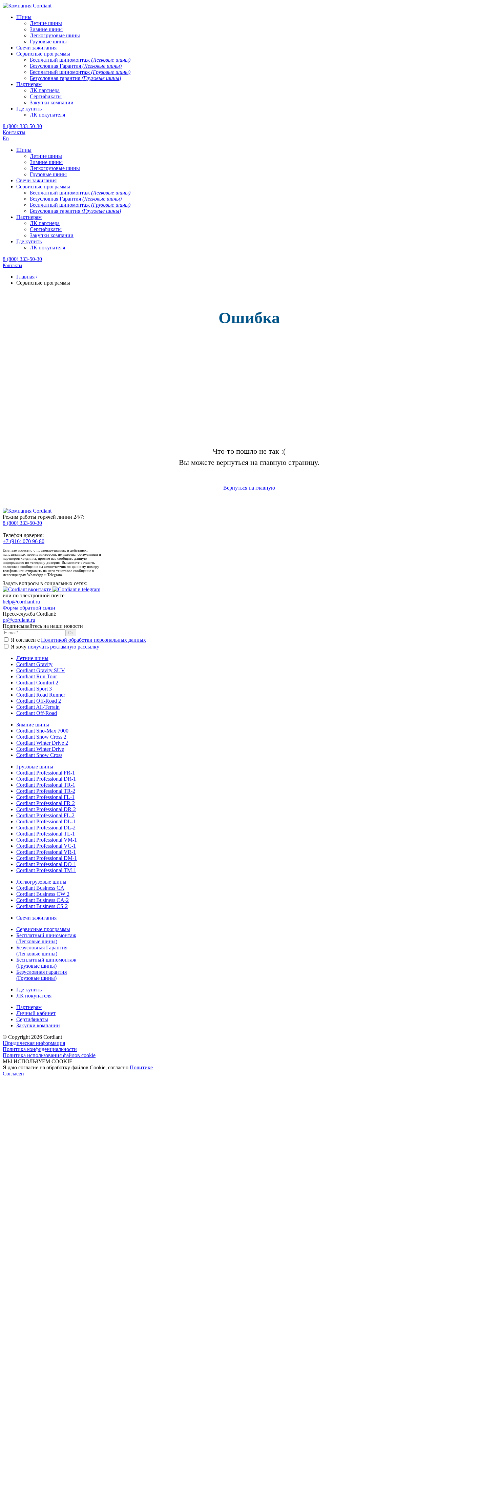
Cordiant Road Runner (40, 695)
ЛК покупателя (33, 995)
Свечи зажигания (36, 918)
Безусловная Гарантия (41, 950)
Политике (141, 1067)
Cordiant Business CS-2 (42, 906)
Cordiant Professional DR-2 (46, 809)
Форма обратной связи (29, 608)
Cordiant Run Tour (36, 676)
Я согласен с (77, 640)
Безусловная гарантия (41, 975)
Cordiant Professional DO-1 (46, 864)
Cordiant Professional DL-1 (46, 821)
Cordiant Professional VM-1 (46, 840)
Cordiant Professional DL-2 (46, 827)
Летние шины (32, 658)
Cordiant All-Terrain (38, 707)
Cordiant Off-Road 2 (38, 701)
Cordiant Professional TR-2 (45, 791)
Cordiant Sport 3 (34, 689)
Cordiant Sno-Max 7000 (42, 731)
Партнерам (29, 1007)
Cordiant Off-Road (36, 713)
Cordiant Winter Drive (40, 749)
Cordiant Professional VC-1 (46, 846)
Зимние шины (32, 724)
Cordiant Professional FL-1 (45, 797)
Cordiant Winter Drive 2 (42, 743)
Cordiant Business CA (40, 888)
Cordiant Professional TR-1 (45, 785)
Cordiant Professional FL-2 (45, 815)
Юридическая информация (34, 1043)
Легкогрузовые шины (41, 882)
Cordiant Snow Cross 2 (41, 737)
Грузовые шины (34, 766)
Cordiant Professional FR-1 (45, 773)
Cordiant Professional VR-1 (46, 852)
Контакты (14, 132)
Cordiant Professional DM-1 (46, 858)
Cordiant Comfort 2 (37, 682)
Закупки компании (38, 1025)
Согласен (13, 1073)
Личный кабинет (36, 1013)
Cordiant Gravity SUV (40, 670)
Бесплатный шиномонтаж (46, 938)
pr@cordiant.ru (19, 620)
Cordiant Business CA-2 (42, 900)
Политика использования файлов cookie (49, 1055)
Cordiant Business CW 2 (42, 894)
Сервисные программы (43, 929)
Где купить (29, 989)
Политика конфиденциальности (40, 1049)
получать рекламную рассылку (63, 647)
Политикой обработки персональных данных (93, 640)
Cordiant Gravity (34, 664)
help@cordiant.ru (21, 601)
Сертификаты (32, 1019)
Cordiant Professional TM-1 (46, 870)
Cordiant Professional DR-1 (46, 779)
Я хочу (54, 647)
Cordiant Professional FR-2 (45, 803)
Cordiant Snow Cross (39, 755)
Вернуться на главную (249, 488)
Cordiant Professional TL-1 (45, 834)
